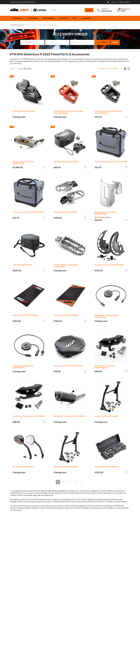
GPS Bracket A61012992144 (24, 111)
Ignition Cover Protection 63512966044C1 (105, 367)
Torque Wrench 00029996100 (107, 467)
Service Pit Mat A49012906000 (25, 315)
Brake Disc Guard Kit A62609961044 (109, 265)
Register (127, 2)
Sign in (120, 2)
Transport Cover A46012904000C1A (68, 366)
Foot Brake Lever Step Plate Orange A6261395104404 (68, 112)
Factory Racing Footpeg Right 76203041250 (66, 266)
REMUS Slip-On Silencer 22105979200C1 (70, 416)
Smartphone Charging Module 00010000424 (107, 316)
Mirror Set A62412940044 (23, 467)
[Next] (82, 482)
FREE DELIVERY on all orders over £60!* (23, 2)
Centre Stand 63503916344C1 (66, 467)
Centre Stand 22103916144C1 (106, 416)
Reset (115, 42)
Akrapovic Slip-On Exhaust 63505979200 (23, 163)
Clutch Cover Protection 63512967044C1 (29, 416)
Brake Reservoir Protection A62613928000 (106, 213)
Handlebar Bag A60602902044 (66, 162)
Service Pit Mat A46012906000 (66, 315)
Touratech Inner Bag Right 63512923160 (111, 162)
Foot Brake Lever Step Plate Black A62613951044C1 (108, 112)
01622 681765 (106, 11)
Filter (13, 69)
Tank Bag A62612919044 (22, 265)
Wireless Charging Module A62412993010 (23, 367)
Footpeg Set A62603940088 (65, 212)
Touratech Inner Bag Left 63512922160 (28, 212)
